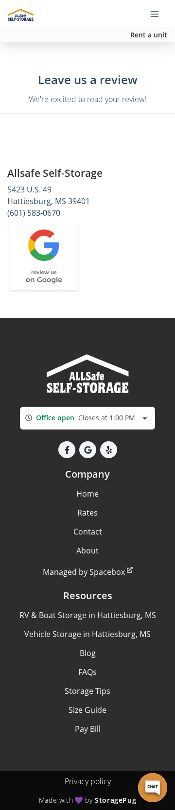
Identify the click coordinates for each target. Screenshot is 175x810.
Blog (88, 653)
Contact (87, 531)
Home (87, 493)
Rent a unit (148, 34)
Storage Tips (87, 691)
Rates (87, 512)
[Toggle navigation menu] (158, 13)
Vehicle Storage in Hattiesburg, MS (87, 634)
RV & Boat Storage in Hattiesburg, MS (87, 615)
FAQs (87, 672)
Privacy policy (88, 781)
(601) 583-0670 (33, 212)
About (87, 550)
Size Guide (87, 710)
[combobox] (87, 418)
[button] (66, 449)
